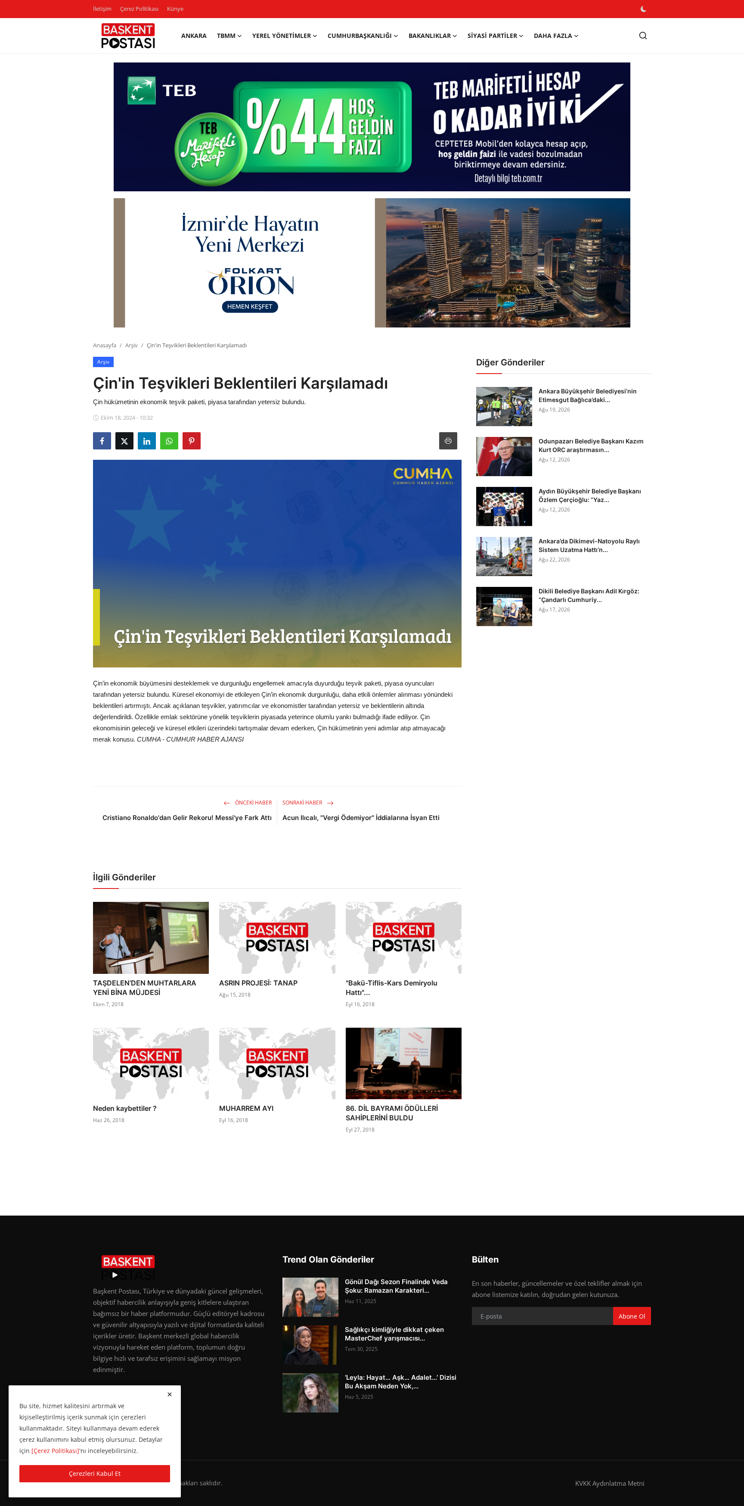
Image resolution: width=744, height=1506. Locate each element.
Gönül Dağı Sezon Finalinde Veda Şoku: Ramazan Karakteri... (396, 1286)
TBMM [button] (226, 35)
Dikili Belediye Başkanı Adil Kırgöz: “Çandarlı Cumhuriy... (589, 595)
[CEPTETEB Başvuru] (372, 127)
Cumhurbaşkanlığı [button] (360, 35)
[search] (643, 36)
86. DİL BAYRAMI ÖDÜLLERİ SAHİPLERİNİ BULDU (392, 1113)
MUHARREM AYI (246, 1108)
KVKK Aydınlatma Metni (610, 1483)
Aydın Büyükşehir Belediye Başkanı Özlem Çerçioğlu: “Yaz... (590, 495)
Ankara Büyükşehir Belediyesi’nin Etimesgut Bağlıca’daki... (588, 395)
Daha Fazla (553, 35)
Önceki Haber (253, 802)
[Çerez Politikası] (55, 1451)
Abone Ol (632, 1316)
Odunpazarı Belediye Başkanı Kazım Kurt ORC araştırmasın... (591, 445)
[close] (170, 1394)
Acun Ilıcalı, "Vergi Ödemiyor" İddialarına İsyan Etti (361, 818)
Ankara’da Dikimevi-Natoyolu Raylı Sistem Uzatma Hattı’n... (589, 545)
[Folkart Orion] (372, 262)
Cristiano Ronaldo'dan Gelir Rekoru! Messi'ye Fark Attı (187, 818)
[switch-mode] (644, 9)
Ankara (194, 35)
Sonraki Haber (302, 802)
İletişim (102, 8)
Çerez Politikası (139, 8)
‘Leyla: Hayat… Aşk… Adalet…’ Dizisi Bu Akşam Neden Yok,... (400, 1381)
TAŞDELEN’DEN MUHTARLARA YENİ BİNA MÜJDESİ (144, 988)
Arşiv (131, 345)
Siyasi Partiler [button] (492, 35)
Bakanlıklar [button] (430, 35)
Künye (175, 8)
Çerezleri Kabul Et (95, 1473)
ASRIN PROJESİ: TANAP (258, 983)
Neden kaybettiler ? (125, 1108)
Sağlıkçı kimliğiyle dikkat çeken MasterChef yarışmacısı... (394, 1333)
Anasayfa (104, 345)
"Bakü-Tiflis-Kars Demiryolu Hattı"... (391, 988)
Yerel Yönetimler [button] (281, 35)
